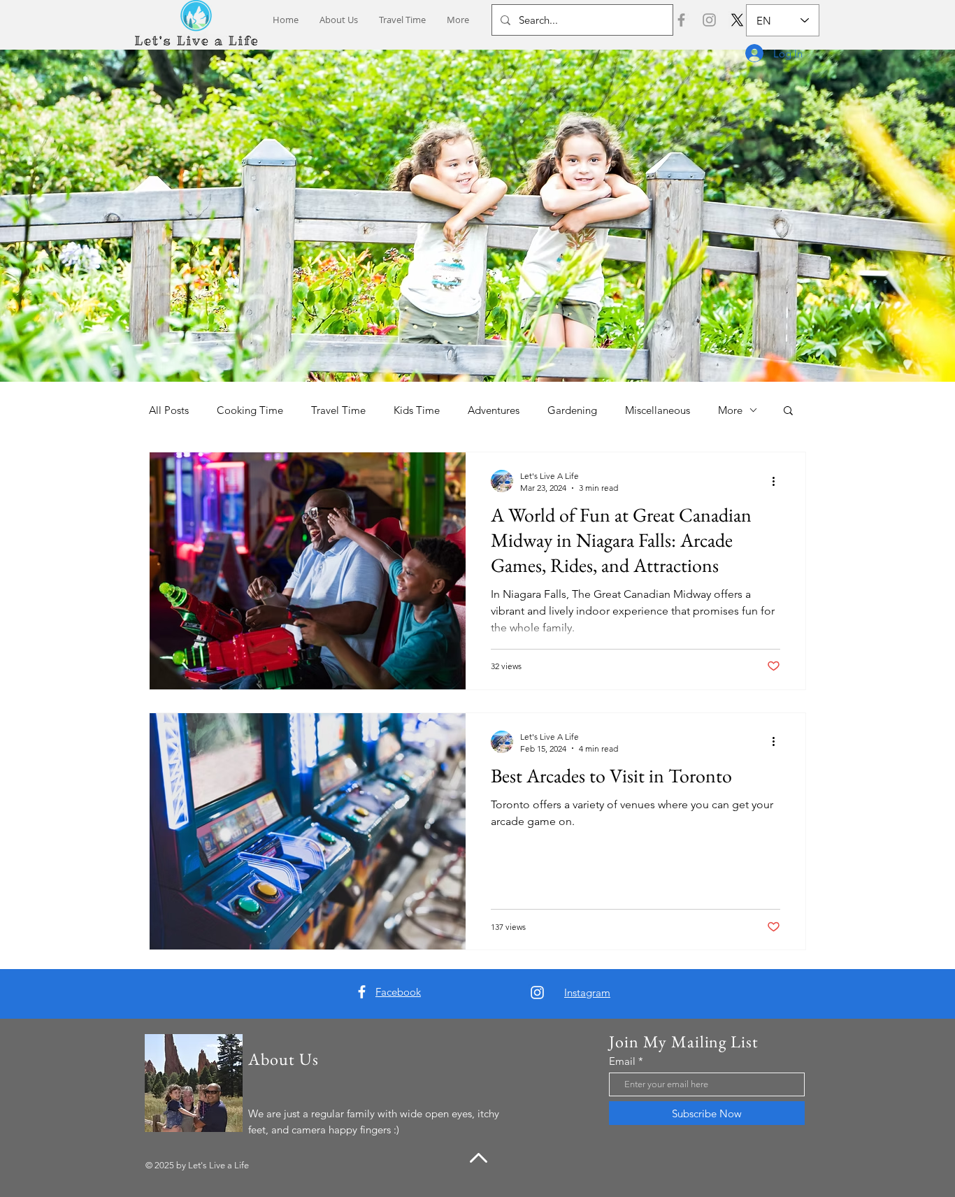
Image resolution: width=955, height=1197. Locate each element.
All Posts (169, 410)
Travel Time (338, 410)
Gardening (572, 410)
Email (622, 1061)
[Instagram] (709, 20)
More (730, 410)
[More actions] (778, 481)
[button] (788, 411)
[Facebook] (681, 20)
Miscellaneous (657, 410)
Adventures (493, 410)
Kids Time (417, 410)
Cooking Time (250, 410)
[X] (737, 20)
